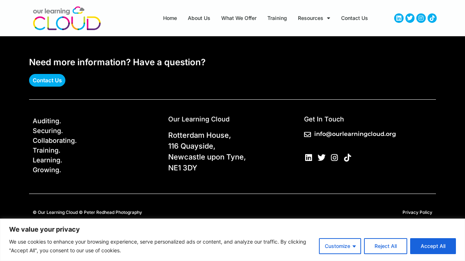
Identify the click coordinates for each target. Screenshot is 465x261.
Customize (337, 246)
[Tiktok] (432, 18)
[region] (232, 240)
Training (277, 18)
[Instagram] (421, 18)
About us (199, 18)
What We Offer (238, 18)
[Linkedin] (399, 18)
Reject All (386, 246)
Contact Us (354, 18)
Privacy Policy (417, 212)
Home (170, 18)
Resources (310, 18)
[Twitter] (410, 18)
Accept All (433, 246)
